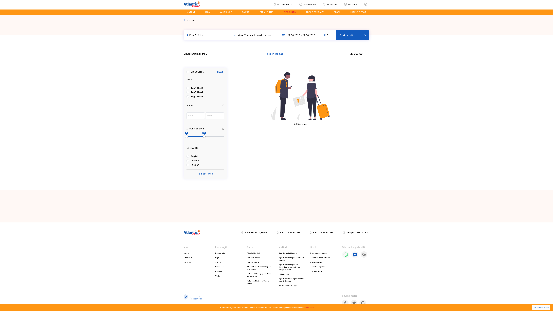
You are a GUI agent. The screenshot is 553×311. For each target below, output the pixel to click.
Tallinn (218, 276)
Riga (217, 258)
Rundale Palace (253, 258)
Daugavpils (220, 253)
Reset (220, 72)
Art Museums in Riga (288, 286)
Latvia (186, 253)
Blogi (337, 12)
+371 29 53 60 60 (290, 232)
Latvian (195, 161)
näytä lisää (309, 307)
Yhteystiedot (358, 12)
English (194, 156)
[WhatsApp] (345, 257)
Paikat (245, 12)
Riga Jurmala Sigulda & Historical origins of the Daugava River (289, 267)
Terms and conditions (320, 258)
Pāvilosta (219, 267)
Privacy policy (316, 262)
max (209, 116)
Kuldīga (218, 271)
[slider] (186, 136)
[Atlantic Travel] (192, 4)
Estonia (187, 262)
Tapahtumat (267, 12)
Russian (195, 165)
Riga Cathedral (253, 253)
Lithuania (188, 258)
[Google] (364, 257)
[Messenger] (355, 257)
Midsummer (284, 274)
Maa (207, 12)
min (189, 116)
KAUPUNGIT (226, 12)
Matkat (191, 12)
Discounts (290, 12)
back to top (207, 174)
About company (315, 12)
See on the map (275, 54)
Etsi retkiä (346, 35)
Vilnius (218, 262)
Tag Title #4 (197, 88)
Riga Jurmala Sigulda (288, 253)
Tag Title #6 (197, 96)
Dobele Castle (253, 262)
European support (318, 253)
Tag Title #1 (197, 92)
